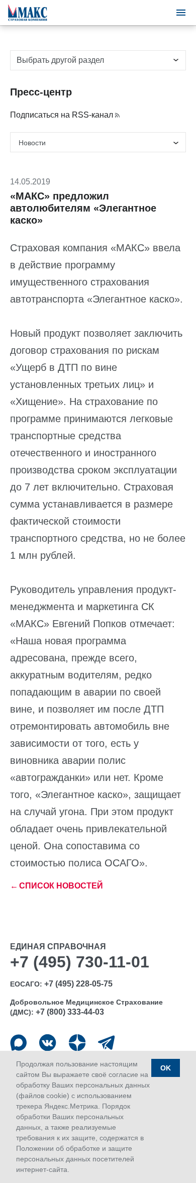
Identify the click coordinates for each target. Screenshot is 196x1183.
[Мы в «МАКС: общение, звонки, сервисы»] (18, 1042)
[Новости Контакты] (98, 142)
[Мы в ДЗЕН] (77, 1042)
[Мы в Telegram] (106, 1042)
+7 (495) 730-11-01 (79, 962)
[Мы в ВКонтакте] (47, 1042)
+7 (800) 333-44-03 (70, 1012)
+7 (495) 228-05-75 (78, 983)
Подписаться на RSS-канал (61, 115)
